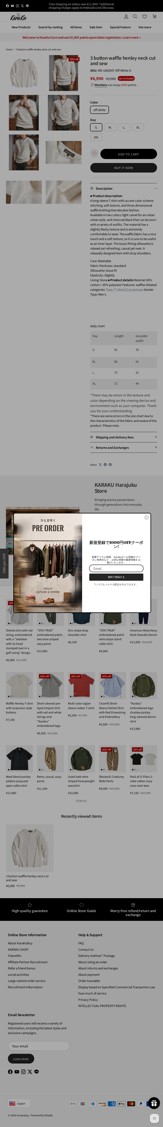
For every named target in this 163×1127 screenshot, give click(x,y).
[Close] (146, 517)
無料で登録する (116, 577)
